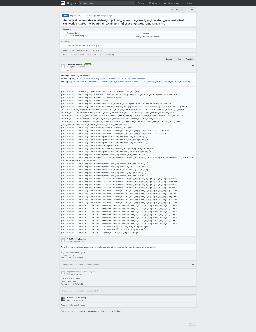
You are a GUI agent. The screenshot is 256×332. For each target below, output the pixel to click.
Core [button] (77, 33)
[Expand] (193, 265)
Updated (70, 274)
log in (73, 311)
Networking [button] (80, 36)
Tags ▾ (180, 59)
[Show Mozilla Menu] (63, 3)
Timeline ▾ (190, 59)
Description (71, 67)
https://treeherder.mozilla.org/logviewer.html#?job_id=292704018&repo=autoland (108, 79)
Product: (70, 33)
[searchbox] (107, 3)
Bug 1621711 (75, 16)
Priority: (138, 37)
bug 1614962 (98, 46)
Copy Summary (177, 9)
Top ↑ (192, 324)
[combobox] (107, 3)
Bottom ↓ (170, 59)
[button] (190, 3)
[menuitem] (142, 3)
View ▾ (192, 9)
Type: (139, 34)
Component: (69, 36)
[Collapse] (193, 66)
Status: (71, 46)
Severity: (149, 37)
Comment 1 (71, 241)
